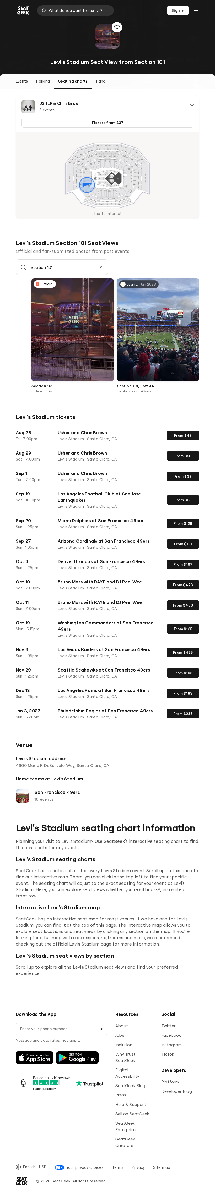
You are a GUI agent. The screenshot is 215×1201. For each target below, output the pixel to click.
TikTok (167, 1054)
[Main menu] (196, 10)
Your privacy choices (84, 1167)
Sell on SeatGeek (132, 1113)
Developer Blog (176, 1091)
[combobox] (75, 10)
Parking (43, 81)
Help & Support (130, 1104)
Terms (117, 1167)
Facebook (171, 1035)
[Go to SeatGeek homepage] (23, 11)
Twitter (168, 1025)
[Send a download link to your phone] (101, 1029)
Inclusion (123, 1044)
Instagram (171, 1044)
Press (120, 1095)
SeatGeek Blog (130, 1085)
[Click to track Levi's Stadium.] (117, 27)
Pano (101, 81)
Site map (161, 1167)
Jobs (119, 1035)
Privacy (138, 1167)
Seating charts (73, 81)
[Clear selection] (101, 267)
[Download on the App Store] (34, 1057)
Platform (170, 1081)
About (121, 1025)
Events (22, 81)
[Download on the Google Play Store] (77, 1057)
